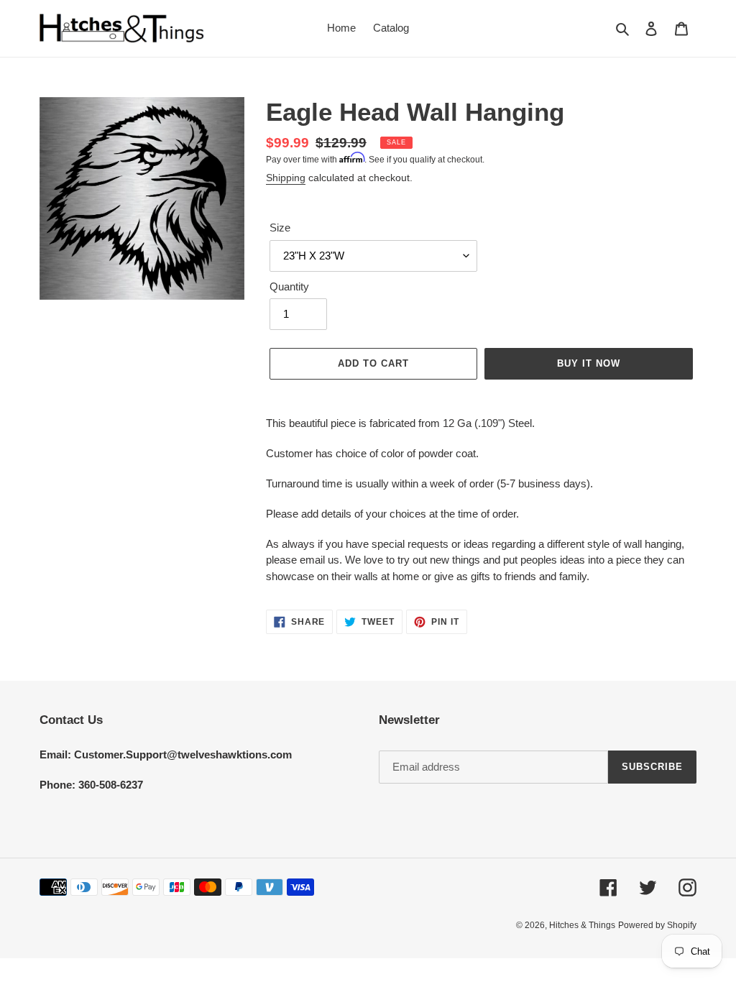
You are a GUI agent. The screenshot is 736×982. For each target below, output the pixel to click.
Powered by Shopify (657, 925)
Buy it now (588, 363)
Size (280, 227)
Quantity (289, 286)
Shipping (285, 177)
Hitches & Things (582, 925)
